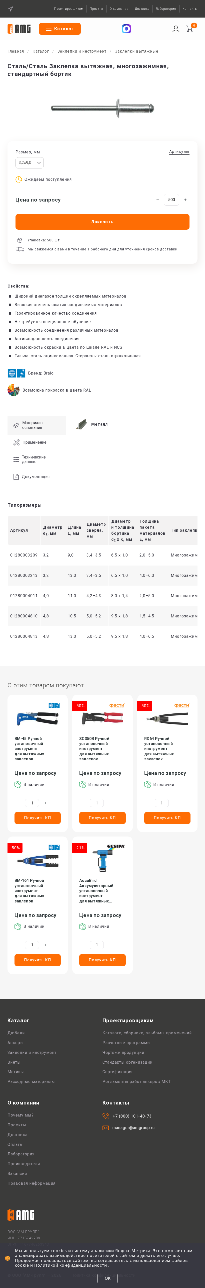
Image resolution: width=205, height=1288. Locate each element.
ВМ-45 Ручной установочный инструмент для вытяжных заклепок (29, 748)
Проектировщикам (69, 9)
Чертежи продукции (123, 1052)
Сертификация (117, 1071)
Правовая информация (32, 1183)
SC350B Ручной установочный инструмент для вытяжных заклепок (94, 748)
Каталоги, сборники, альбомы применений (147, 1033)
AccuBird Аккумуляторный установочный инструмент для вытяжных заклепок (96, 891)
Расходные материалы (31, 1081)
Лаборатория (166, 9)
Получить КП (37, 817)
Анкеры (16, 1042)
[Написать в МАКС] (126, 28)
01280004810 (24, 616)
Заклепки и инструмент (82, 51)
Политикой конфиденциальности (70, 1265)
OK (107, 1278)
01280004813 (24, 636)
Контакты (190, 9)
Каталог (40, 51)
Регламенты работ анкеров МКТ (136, 1081)
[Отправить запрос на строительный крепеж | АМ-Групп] (189, 29)
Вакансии (17, 1173)
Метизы (16, 1071)
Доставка (142, 9)
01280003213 (24, 575)
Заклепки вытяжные (136, 51)
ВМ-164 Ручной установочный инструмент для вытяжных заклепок (29, 890)
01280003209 (24, 555)
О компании (119, 9)
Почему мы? (21, 1115)
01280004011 (24, 595)
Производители (24, 1163)
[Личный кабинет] (176, 29)
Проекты (96, 9)
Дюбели (16, 1033)
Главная (16, 51)
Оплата (15, 1144)
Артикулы (179, 151)
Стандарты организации (127, 1062)
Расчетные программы (126, 1042)
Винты (14, 1062)
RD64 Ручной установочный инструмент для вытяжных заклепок (159, 748)
